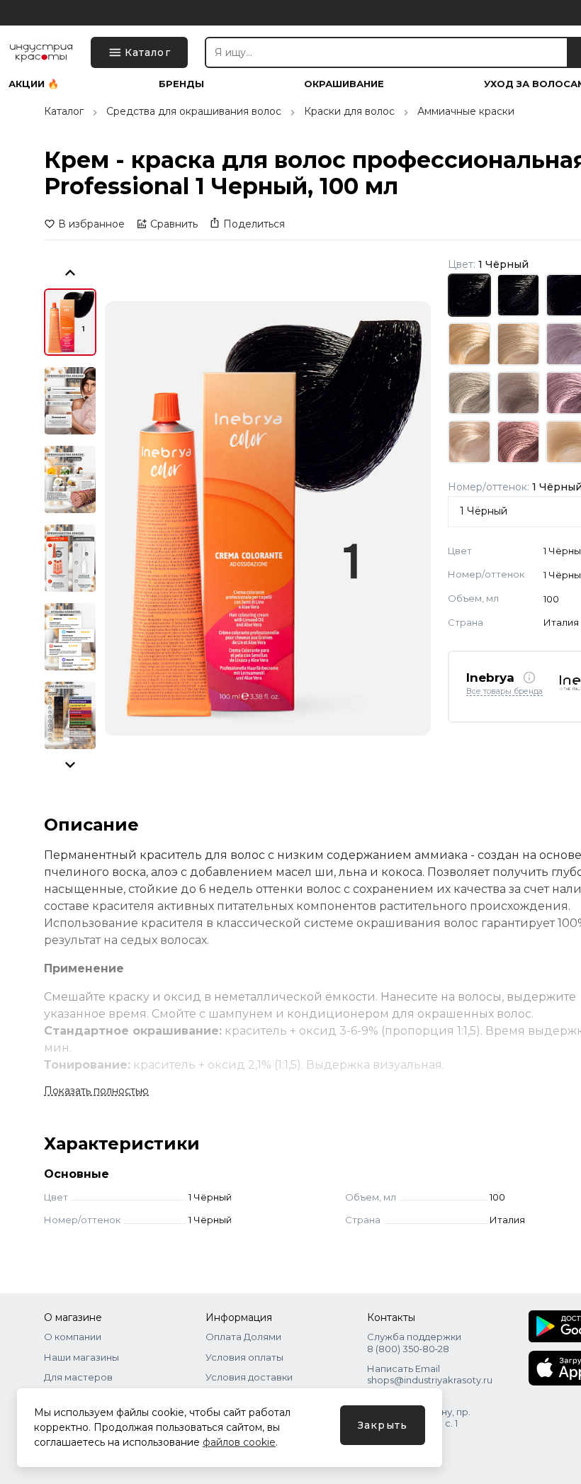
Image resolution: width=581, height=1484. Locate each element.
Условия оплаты (244, 1357)
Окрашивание (344, 84)
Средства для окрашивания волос (193, 111)
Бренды (181, 84)
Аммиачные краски (465, 111)
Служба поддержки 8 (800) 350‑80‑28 (414, 1342)
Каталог (64, 111)
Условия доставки (249, 1377)
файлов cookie (239, 1442)
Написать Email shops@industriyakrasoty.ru (429, 1374)
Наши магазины (81, 1357)
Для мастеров (78, 1377)
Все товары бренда (504, 691)
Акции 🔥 (34, 84)
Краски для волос (349, 111)
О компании (72, 1336)
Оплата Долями (243, 1336)
